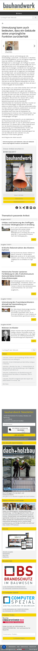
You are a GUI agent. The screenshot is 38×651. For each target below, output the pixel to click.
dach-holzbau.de (22, 518)
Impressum (32, 646)
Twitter (8, 525)
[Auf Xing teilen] (24, 208)
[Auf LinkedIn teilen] (27, 208)
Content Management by (8, 649)
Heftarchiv (6, 557)
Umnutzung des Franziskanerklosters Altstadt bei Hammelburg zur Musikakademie (18, 304)
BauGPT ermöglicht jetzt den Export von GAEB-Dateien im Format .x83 (18, 379)
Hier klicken (20, 430)
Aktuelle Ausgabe (8, 552)
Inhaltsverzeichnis (19, 202)
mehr (33, 239)
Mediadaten (6, 553)
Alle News (5, 384)
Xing (4, 525)
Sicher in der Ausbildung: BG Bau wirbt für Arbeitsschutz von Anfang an (19, 358)
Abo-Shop (5, 555)
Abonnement (19, 198)
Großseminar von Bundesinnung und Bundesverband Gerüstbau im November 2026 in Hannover (17, 374)
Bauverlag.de (33, 649)
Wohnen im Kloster (10, 328)
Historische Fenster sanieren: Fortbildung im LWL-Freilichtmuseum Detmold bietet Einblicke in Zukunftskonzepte (18, 275)
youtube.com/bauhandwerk (11, 514)
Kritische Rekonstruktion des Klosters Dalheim (18, 249)
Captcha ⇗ (26, 432)
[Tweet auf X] (20, 208)
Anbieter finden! (20, 638)
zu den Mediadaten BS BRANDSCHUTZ (14, 587)
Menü (20, 13)
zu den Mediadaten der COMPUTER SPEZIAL (16, 609)
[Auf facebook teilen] (17, 208)
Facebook (16, 525)
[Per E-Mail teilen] (31, 207)
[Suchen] (35, 17)
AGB (18, 646)
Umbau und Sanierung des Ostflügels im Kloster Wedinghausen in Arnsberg (18, 223)
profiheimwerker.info (9, 523)
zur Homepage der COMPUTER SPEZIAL (14, 611)
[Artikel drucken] (34, 207)
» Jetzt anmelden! (19, 435)
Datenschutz (24, 646)
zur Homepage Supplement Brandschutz (15, 588)
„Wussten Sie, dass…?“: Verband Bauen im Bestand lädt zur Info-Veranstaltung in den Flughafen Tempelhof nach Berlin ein (18, 368)
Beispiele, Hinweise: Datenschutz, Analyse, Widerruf (15, 439)
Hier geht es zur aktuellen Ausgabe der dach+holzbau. (19, 496)
